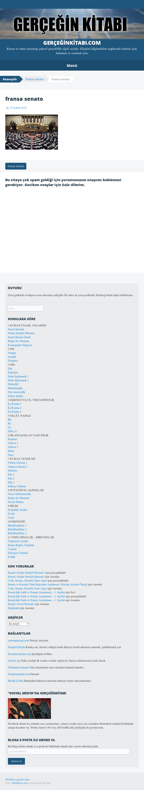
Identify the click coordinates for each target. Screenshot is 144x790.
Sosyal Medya (16, 502)
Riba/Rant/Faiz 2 (17, 529)
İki (9, 423)
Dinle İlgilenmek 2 (18, 380)
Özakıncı (13, 360)
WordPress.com (20, 783)
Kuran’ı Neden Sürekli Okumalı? (26, 572)
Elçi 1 (11, 474)
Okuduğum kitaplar (19, 667)
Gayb (11, 517)
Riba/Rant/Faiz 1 (17, 525)
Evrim (11, 513)
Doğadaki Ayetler (17, 509)
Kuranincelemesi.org (19, 654)
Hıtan (11, 451)
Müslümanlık (15, 388)
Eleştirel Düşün (16, 647)
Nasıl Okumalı (16, 329)
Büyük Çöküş (15, 680)
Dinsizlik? (13, 384)
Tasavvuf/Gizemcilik (19, 494)
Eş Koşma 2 (14, 407)
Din (10, 368)
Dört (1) (12, 431)
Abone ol (16, 761)
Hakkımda (13, 608)
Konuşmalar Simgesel (20, 345)
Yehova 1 (13, 443)
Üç (9, 427)
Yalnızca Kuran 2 (17, 466)
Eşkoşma (13, 372)
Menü (72, 65)
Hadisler (12, 439)
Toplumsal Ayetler (18, 541)
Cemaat (12, 549)
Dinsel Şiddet (15, 396)
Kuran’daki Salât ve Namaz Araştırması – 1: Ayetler (36, 592)
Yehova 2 (13, 447)
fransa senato (35, 79)
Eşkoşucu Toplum (18, 553)
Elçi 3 (11, 482)
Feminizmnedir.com (19, 674)
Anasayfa (10, 79)
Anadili (12, 356)
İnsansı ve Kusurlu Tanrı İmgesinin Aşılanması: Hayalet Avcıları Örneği (47, 584)
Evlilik (11, 557)
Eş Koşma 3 (14, 403)
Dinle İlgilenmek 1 (18, 376)
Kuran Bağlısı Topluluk (21, 545)
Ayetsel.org (14, 660)
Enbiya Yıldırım (17, 486)
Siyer (11, 455)
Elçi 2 (11, 478)
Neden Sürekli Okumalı (21, 333)
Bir (9, 419)
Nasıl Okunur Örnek (19, 337)
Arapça (12, 352)
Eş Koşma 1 (14, 411)
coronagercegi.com (18, 640)
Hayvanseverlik (16, 392)
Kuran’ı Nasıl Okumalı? (21, 604)
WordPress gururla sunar (17, 779)
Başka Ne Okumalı (18, 341)
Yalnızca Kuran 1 (17, 462)
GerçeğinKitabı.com (72, 42)
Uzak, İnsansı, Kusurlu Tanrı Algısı (27, 580)
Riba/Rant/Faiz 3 (17, 533)
